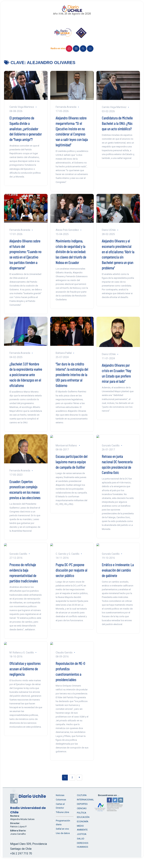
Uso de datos (63, 833)
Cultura (82, 795)
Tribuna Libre (62, 812)
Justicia (81, 834)
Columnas (61, 799)
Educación (83, 817)
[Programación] (76, 48)
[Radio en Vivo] (69, 48)
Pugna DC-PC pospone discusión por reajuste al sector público (71, 570)
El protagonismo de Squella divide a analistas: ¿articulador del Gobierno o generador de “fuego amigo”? (25, 128)
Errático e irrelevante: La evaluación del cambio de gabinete (118, 570)
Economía (82, 821)
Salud (80, 838)
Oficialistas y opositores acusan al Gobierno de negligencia (25, 668)
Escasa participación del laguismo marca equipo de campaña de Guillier (71, 461)
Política (81, 812)
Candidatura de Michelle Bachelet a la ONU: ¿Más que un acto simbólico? (117, 123)
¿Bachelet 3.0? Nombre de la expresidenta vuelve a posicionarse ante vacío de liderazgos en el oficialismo (25, 375)
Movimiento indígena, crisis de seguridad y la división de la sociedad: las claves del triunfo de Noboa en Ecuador (71, 252)
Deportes (82, 804)
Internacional (85, 799)
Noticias (60, 795)
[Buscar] (83, 48)
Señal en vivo (62, 829)
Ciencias (82, 808)
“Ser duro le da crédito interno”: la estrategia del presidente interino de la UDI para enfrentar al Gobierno (72, 375)
